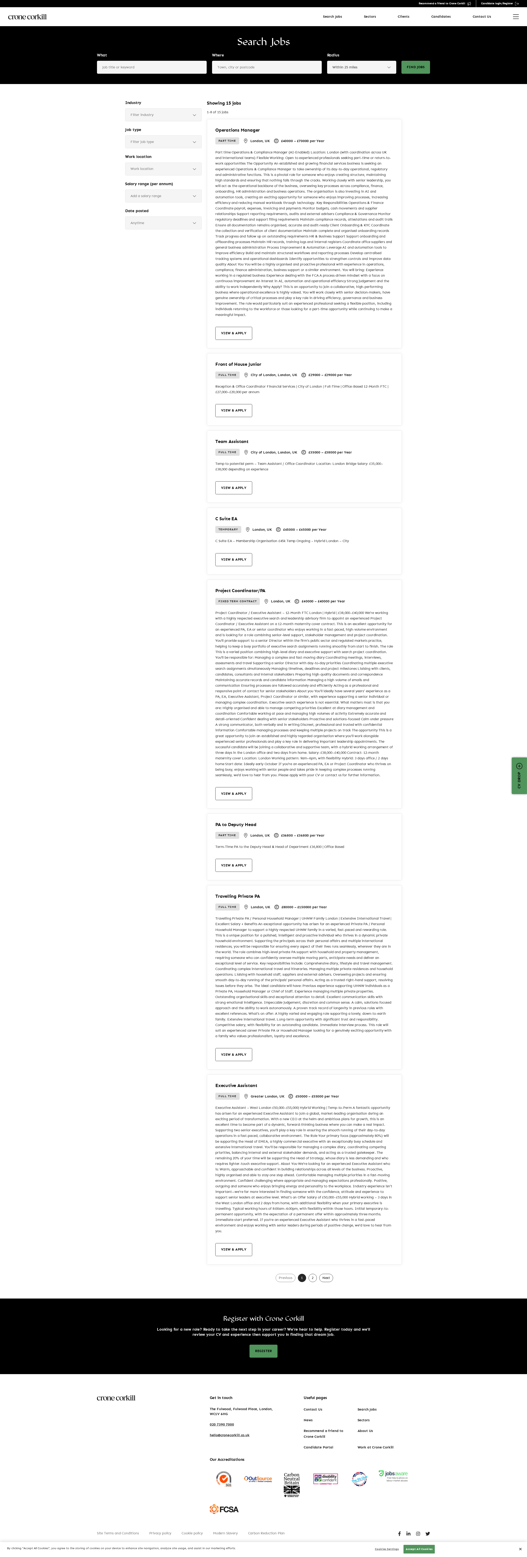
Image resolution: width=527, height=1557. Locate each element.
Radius (333, 55)
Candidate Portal (318, 1447)
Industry (133, 103)
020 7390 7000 (222, 1424)
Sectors (370, 16)
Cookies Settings (387, 1549)
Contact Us (482, 16)
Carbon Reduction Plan (266, 1533)
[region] (263, 1549)
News (308, 1420)
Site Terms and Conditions (118, 1533)
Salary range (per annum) (149, 184)
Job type (133, 130)
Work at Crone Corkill (376, 1447)
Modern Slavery (225, 1533)
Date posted (137, 211)
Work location (138, 157)
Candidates (441, 16)
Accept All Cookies (419, 1549)
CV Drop (519, 780)
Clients (403, 16)
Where (218, 55)
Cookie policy (192, 1533)
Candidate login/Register (497, 3)
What (102, 55)
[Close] (520, 1549)
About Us (365, 1431)
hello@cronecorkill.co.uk (230, 1435)
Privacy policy (160, 1533)
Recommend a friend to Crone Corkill (442, 3)
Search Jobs (332, 16)
